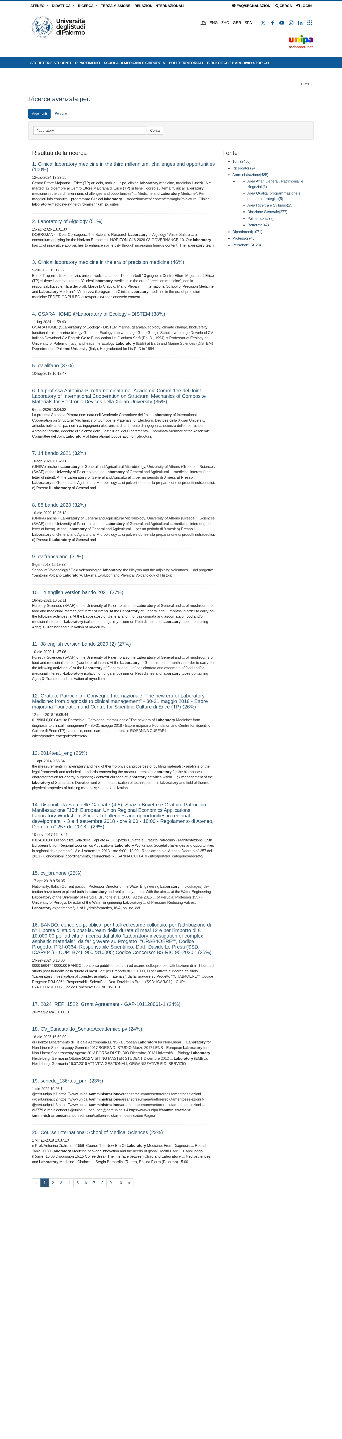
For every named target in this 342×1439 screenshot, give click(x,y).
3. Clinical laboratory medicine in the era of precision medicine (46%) (108, 262)
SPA (248, 23)
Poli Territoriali (186, 63)
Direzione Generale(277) (267, 212)
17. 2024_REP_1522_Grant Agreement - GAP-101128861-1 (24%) (106, 1004)
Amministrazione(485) (250, 174)
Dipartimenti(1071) (247, 232)
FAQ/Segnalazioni (253, 6)
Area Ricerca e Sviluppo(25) (270, 205)
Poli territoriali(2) (260, 218)
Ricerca (86, 6)
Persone (61, 113)
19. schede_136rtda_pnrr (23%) (67, 1081)
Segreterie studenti (50, 63)
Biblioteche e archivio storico (238, 63)
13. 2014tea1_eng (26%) (59, 753)
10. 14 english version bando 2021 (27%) (77, 592)
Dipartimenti (87, 63)
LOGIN (305, 6)
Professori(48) (244, 238)
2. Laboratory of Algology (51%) (67, 221)
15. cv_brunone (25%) (57, 873)
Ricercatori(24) (244, 168)
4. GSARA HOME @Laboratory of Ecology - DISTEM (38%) (98, 314)
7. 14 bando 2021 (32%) (59, 453)
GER (237, 23)
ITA (203, 23)
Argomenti (39, 113)
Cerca (285, 6)
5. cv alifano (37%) (53, 365)
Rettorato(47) (258, 225)
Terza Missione (115, 6)
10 (120, 1183)
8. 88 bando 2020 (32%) (59, 505)
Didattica (62, 6)
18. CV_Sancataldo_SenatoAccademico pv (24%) (87, 1029)
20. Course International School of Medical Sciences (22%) (97, 1132)
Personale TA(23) (246, 245)
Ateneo (38, 6)
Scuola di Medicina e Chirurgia (134, 63)
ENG (214, 23)
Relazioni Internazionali (159, 6)
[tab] (39, 114)
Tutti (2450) (241, 161)
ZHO (225, 23)
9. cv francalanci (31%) (57, 556)
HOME (305, 84)
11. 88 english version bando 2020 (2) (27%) (81, 644)
